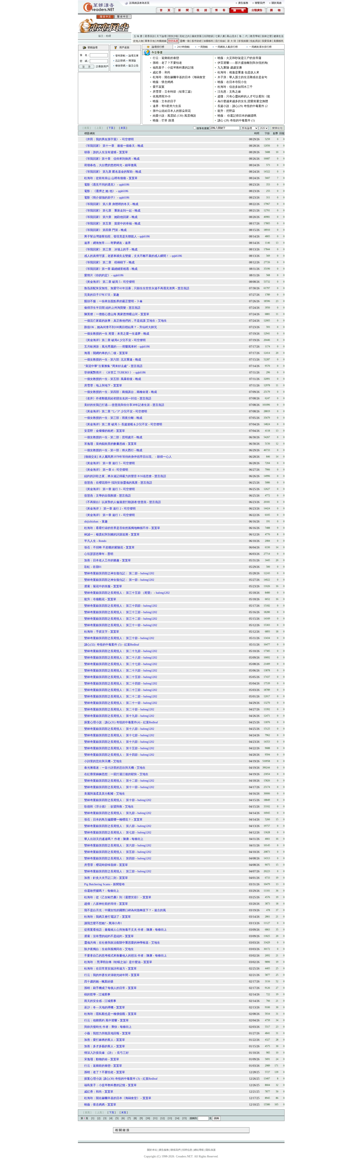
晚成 (140, 145)
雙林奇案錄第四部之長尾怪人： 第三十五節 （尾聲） (118, 592)
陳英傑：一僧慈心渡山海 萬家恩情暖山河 (111, 314)
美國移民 (278, 40)
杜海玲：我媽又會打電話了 (101, 916)
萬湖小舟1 (115, 923)
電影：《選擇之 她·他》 (99, 191)
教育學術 (255, 36)
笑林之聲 (267, 36)
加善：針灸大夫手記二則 (100, 877)
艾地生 (162, 320)
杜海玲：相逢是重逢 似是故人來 (238, 72)
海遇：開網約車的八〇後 (100, 353)
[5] (117, 1118)
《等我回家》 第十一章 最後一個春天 (109, 145)
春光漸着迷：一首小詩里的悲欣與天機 (109, 767)
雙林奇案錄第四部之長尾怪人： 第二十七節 (112, 664)
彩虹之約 (185, 36)
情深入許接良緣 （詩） (99, 1052)
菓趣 (116, 294)
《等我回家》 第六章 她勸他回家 (106, 217)
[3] (104, 1118)
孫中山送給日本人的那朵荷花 (172, 110)
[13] (170, 1118)
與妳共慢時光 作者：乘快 (100, 1026)
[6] (123, 1118)
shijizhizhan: (92, 521)
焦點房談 (255, 40)
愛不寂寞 (158, 86)
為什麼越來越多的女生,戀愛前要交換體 (242, 101)
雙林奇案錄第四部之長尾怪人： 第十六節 (111, 741)
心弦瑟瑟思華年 (94, 553)
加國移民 (208, 40)
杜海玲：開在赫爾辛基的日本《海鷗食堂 (179, 77)
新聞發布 (119, 884)
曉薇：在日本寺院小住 (232, 82)
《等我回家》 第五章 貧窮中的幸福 (108, 223)
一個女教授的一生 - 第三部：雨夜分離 (109, 417)
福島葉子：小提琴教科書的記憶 (173, 67)
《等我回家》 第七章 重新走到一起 (108, 210)
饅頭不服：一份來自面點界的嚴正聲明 (109, 301)
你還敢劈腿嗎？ (95, 890)
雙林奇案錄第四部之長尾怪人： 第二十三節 (112, 690)
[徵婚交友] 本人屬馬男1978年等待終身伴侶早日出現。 (119, 456)
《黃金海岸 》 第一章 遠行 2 (102, 508)
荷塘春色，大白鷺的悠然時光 (103, 165)
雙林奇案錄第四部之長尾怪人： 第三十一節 (112, 625)
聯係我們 (175, 1149)
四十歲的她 (91, 981)
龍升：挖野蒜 (226, 110)
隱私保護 (211, 1149)
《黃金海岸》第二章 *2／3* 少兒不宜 (108, 411)
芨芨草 (123, 152)
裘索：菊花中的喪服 (97, 586)
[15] (184, 1118)
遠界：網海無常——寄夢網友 (103, 243)
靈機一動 (185, 40)
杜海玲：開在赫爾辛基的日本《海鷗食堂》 (112, 1098)
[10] (148, 1118)
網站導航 (199, 1149)
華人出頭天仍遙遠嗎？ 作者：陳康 (106, 839)
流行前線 (220, 40)
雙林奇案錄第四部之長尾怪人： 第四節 (109, 858)
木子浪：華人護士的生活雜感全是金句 (242, 77)
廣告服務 (243, 2)
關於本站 (152, 1149)
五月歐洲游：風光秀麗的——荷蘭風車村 (110, 346)
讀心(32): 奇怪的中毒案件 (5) (103, 644)
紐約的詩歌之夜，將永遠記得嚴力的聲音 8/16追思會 (118, 476)
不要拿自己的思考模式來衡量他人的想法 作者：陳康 (118, 955)
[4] (110, 1118)
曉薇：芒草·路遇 (163, 120)
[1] (92, 1118)
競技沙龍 (173, 36)
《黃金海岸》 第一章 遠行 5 (102, 463)
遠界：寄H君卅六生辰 (167, 106)
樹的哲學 (90, 994)
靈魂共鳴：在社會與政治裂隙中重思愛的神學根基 (116, 942)
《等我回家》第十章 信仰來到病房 (107, 158)
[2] (98, 1118)
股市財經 (197, 40)
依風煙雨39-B (161, 96)
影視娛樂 (243, 40)
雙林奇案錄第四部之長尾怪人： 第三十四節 (112, 605)
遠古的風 (160, 910)
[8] (135, 1118)
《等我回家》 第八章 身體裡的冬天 (107, 204)
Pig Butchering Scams (97, 884)
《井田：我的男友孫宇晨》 (101, 139)
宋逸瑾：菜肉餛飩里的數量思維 (104, 443)
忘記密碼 (120, 60)
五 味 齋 (138, 36)
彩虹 (87, 566)
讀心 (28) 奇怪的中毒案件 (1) (236, 120)
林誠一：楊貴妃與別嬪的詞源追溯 (106, 534)
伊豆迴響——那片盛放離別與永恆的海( (242, 62)
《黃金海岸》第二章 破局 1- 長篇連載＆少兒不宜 (116, 424)
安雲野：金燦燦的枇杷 (98, 430)
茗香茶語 (150, 36)
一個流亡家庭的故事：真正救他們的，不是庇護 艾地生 (119, 320)
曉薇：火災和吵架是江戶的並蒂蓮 (239, 58)
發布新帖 (120, 55)
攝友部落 (197, 36)
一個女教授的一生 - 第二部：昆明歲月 (109, 437)
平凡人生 (90, 541)
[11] (155, 1118)
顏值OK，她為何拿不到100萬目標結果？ (110, 327)
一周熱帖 (203, 46)
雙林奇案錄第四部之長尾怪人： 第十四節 (111, 754)
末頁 (123, 127)
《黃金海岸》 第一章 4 (99, 469)
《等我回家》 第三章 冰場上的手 (106, 249)
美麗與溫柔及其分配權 (98, 793)
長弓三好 (123, 1052)
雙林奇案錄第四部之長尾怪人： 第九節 (109, 813)
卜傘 (139, 301)
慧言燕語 (183, 288)
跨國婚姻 (161, 40)
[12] (162, 1118)
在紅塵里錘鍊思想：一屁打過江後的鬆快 (110, 774)
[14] (177, 1118)
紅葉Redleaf (131, 644)
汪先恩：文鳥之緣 (229, 91)
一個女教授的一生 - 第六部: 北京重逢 (108, 359)
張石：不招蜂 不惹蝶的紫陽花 (103, 547)
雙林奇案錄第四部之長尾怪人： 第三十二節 (112, 618)
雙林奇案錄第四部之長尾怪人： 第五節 (109, 852)
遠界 (128, 243)
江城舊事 (104, 994)
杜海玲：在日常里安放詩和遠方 (104, 968)
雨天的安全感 (93, 1001)
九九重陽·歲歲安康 (229, 67)
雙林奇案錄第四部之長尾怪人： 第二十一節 (112, 703)
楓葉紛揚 (107, 981)
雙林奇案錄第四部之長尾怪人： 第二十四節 (112, 683)
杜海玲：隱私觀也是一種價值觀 (104, 1013)
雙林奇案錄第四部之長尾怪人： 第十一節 (111, 787)
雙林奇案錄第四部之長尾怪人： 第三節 (109, 871)
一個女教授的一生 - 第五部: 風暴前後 (108, 379)
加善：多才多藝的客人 (98, 1046)
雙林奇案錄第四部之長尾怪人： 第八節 (109, 826)
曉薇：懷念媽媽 (163, 82)
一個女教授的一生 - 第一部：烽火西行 (109, 450)
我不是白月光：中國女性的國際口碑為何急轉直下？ (117, 910)
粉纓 (108, 35)
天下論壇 (161, 36)
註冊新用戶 (102, 66)
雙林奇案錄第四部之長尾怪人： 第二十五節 (112, 677)
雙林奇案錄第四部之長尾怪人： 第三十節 (111, 638)
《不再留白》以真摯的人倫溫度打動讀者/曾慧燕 (115, 502)
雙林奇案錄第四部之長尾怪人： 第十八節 (111, 728)
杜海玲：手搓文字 (96, 631)
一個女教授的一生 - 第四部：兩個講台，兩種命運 (116, 392)
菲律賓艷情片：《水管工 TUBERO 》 (108, 372)
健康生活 (278, 36)
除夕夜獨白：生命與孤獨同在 (103, 949)
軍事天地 (150, 40)
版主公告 (133, 65)
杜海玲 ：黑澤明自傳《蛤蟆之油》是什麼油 (112, 962)
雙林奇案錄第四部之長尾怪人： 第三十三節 (112, 612)
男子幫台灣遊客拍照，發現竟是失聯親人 (110, 236)
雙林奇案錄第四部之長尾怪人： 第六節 (109, 845)
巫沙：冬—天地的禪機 (98, 1007)
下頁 (110, 127)
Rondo (102, 541)
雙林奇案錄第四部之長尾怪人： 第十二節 (111, 780)
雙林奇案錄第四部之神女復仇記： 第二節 (111, 573)
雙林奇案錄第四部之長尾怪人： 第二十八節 (112, 657)
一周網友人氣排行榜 (226, 46)
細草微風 (131, 165)
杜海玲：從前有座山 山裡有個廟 (105, 178)
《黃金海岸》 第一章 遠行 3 (102, 489)
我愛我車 (267, 40)
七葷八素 (220, 36)
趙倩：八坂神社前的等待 (100, 903)
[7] (129, 1118)
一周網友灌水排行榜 (260, 46)
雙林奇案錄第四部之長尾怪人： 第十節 (109, 800)
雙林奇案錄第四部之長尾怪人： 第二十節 (111, 709)
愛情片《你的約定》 (97, 275)
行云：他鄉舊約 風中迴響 (100, 1020)
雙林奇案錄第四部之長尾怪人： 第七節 (109, 832)
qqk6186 (124, 184)
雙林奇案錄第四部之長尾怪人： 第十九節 (111, 715)
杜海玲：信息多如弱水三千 (235, 86)
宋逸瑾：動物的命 (96, 1059)
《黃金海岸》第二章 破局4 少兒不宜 (107, 340)
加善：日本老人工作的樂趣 (101, 560)
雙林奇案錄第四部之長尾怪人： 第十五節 (111, 748)
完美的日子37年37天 (97, 294)
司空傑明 (128, 139)
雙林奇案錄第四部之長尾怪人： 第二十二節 (112, 696)
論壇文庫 (133, 55)
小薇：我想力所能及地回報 (101, 1033)
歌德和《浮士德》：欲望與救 (103, 806)
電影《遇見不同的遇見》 (100, 184)
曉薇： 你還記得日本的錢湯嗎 (236, 115)
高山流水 (232, 36)
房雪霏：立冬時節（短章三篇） (173, 91)
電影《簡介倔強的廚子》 (100, 197)
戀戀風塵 (173, 40)
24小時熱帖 (183, 46)
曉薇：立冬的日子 (164, 101)
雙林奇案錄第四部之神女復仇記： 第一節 (111, 579)
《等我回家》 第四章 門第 (101, 230)
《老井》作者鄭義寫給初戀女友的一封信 (110, 398)
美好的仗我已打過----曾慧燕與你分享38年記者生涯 (117, 404)
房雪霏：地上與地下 (97, 385)
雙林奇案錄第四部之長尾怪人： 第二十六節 (112, 670)
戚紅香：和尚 (161, 72)
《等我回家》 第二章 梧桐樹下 (105, 262)
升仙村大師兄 (148, 327)
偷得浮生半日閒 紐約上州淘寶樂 (105, 307)
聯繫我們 (260, 2)
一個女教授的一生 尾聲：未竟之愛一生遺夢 (112, 333)
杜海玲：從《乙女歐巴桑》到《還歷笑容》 (112, 897)
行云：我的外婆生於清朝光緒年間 (106, 975)
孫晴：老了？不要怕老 (167, 62)
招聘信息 (187, 1149)
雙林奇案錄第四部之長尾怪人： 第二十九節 (112, 651)
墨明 (110, 553)
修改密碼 (120, 65)
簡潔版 (132, 60)
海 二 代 (243, 36)
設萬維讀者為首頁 (139, 2)
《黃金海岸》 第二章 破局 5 (102, 281)
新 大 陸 (231, 40)
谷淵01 (97, 566)
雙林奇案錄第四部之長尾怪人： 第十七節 (111, 735)
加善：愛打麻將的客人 (98, 1039)
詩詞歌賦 (208, 36)
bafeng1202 (147, 573)
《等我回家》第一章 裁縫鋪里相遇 (106, 268)
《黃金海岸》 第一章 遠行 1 (102, 515)
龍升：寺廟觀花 (94, 599)
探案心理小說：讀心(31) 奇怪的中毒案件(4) (112, 722)
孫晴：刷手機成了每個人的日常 (104, 988)
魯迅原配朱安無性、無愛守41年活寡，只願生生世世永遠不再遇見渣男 (129, 288)
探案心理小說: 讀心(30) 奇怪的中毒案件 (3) (112, 1078)
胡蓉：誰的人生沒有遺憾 (100, 152)
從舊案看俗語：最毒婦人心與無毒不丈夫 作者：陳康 (118, 929)
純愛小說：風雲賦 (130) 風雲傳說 (174, 115)
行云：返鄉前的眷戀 (166, 58)
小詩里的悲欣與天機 (97, 761)
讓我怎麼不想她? (95, 923)
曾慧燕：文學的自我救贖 (100, 495)
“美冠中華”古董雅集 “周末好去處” (106, 366)
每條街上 (137, 839)
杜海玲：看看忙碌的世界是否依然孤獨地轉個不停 (116, 528)
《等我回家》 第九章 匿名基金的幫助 (108, 171)
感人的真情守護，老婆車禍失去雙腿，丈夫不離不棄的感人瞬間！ (126, 255)
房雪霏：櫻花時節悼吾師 (100, 864)
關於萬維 (277, 2)
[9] (141, 1118)
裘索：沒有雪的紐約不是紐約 (103, 936)
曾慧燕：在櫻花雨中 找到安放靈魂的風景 (111, 482)
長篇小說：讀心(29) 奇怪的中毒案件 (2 (242, 106)
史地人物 (138, 40)
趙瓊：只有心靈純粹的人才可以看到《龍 (243, 96)
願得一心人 (164, 456)
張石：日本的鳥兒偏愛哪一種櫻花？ (107, 819)
